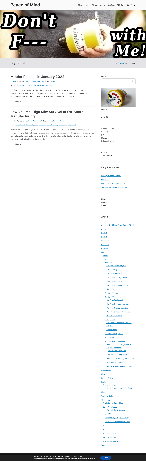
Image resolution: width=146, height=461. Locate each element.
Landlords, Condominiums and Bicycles (118, 324)
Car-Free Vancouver (113, 297)
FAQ (103, 135)
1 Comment (72, 125)
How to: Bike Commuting (115, 341)
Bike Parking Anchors (115, 273)
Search (104, 76)
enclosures (43, 125)
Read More (14, 102)
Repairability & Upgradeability (113, 183)
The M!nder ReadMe (111, 441)
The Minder (106, 400)
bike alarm (40, 85)
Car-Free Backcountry (115, 300)
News (87, 5)
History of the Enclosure (111, 176)
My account (106, 370)
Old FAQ (104, 180)
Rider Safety (111, 330)
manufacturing (52, 125)
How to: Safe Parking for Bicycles (120, 358)
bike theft (48, 85)
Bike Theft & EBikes (114, 281)
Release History (107, 141)
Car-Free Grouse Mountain (117, 308)
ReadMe (104, 132)
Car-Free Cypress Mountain (117, 304)
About (102, 5)
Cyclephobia (110, 320)
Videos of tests (107, 129)
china (36, 125)
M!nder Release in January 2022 (37, 77)
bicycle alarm (21, 85)
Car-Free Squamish (114, 316)
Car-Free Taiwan (111, 293)
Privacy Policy (107, 378)
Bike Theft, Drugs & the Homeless (120, 285)
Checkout (105, 241)
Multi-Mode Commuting (116, 362)
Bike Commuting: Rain (117, 351)
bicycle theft (31, 85)
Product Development (58, 121)
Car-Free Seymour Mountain (118, 312)
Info (103, 252)
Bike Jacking (111, 270)
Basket (104, 233)
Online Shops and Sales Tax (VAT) (119, 388)
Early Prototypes (110, 167)
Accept (105, 458)
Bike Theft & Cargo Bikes (116, 277)
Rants (103, 382)
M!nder (95, 5)
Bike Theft (109, 262)
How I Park (111, 289)
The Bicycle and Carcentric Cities (118, 366)
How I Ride (109, 337)
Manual (104, 138)
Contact (111, 5)
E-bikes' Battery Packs (114, 334)
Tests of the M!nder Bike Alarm (114, 187)
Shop (80, 5)
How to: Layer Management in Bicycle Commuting (118, 346)
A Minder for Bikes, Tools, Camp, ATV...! (117, 225)
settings (92, 459)
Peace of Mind (25, 4)
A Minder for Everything (113, 403)
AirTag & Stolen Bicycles (116, 266)
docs (105, 260)
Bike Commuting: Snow (117, 354)
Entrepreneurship (110, 385)
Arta (14, 81)
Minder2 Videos (109, 433)
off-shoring (63, 125)
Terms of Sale (107, 396)
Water (103, 445)
